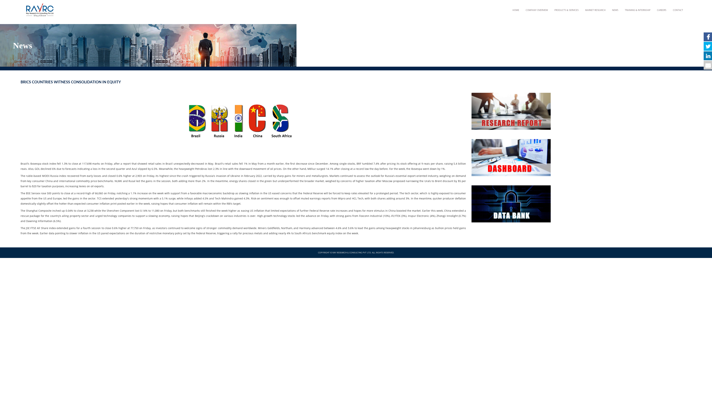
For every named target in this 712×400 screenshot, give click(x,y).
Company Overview (537, 10)
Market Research (595, 10)
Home (515, 10)
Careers (661, 10)
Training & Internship (637, 10)
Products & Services (566, 10)
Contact (678, 10)
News (615, 10)
